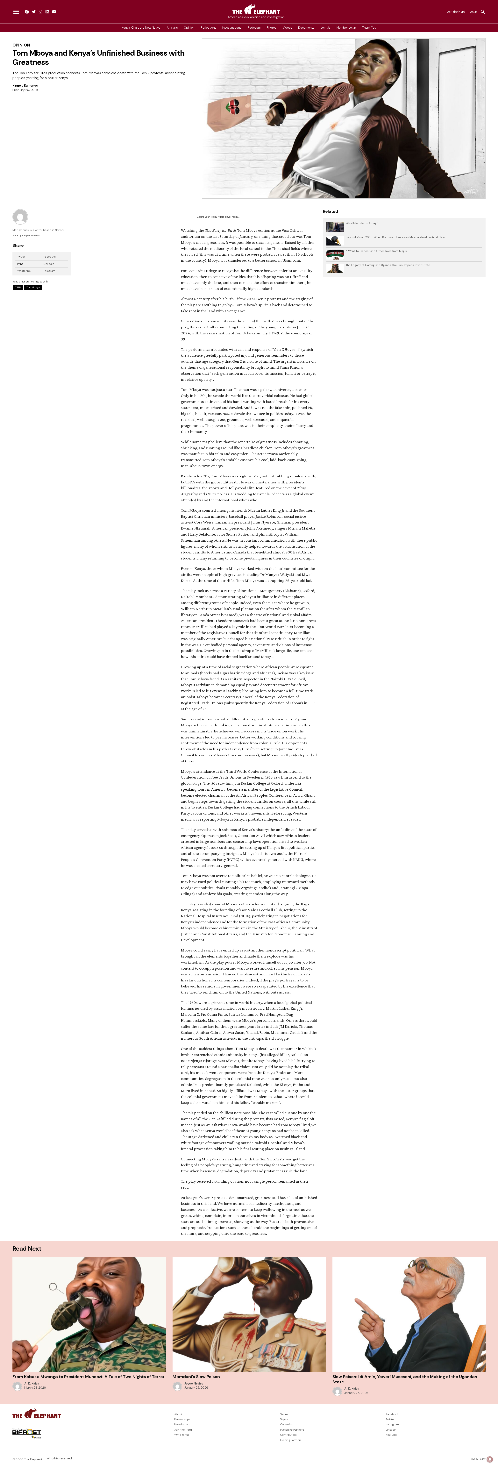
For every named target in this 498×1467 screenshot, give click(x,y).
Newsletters (182, 1424)
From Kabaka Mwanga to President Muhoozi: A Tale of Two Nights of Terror (89, 1376)
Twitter (390, 1419)
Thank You (369, 28)
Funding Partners (291, 1440)
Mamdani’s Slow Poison (196, 1376)
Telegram (49, 271)
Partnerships (182, 1419)
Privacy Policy (478, 1459)
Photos (271, 28)
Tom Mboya (33, 287)
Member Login (346, 28)
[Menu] (16, 11)
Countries (286, 1424)
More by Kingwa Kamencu (26, 235)
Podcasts (254, 28)
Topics (284, 1419)
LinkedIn (49, 264)
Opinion (189, 28)
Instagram (392, 1424)
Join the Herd (456, 12)
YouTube (391, 1434)
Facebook (50, 256)
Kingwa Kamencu (25, 86)
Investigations (231, 28)
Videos (287, 28)
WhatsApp (24, 271)
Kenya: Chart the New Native (141, 28)
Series (284, 1414)
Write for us (181, 1434)
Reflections (208, 28)
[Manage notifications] (490, 1459)
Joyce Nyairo (193, 1383)
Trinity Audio (217, 217)
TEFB (18, 287)
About (178, 1414)
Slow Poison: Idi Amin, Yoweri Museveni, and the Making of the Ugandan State (404, 1379)
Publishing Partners (292, 1429)
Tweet (21, 256)
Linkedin (391, 1429)
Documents (306, 28)
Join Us (326, 28)
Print (20, 264)
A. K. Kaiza (31, 1383)
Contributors (288, 1434)
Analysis (172, 28)
